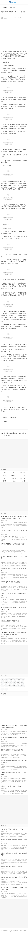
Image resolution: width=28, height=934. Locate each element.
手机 (14, 682)
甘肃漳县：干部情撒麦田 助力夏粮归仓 (11, 786)
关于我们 (2, 930)
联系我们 (6, 930)
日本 (14, 685)
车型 (10, 685)
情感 (11, 7)
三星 (10, 682)
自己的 (6, 679)
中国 (2, 679)
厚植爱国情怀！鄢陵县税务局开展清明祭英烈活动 (14, 877)
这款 (22, 682)
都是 (15, 679)
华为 (18, 682)
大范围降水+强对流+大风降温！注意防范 (11, 866)
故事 (14, 7)
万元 (6, 685)
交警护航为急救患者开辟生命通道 (10, 621)
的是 (6, 682)
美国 (11, 679)
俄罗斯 (22, 685)
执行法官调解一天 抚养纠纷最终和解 (10, 582)
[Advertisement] (14, 34)
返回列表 (8, 435)
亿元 (2, 682)
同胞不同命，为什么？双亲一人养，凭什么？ (13, 829)
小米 (18, 685)
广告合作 (10, 930)
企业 (2, 685)
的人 (23, 679)
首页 (7, 7)
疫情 (19, 679)
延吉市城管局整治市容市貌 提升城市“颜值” (12, 750)
